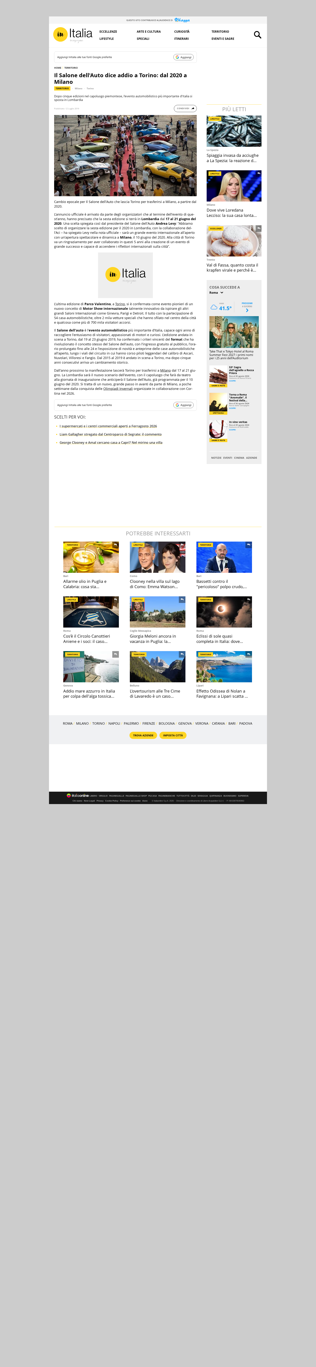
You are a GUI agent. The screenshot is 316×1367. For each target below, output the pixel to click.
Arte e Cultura (149, 32)
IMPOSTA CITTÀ (173, 735)
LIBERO (93, 796)
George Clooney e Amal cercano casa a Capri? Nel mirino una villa (111, 442)
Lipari (200, 685)
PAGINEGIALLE (116, 796)
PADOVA (245, 723)
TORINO (98, 723)
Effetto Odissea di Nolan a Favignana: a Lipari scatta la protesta (222, 696)
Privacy (100, 801)
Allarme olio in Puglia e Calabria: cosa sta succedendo (84, 586)
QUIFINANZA (215, 796)
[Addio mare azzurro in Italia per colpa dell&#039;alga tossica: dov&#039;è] (91, 666)
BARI (232, 723)
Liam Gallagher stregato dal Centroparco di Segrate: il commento (111, 434)
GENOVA (185, 723)
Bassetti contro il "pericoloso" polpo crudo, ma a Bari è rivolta (220, 586)
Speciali (143, 39)
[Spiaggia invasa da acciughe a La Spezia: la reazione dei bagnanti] (234, 131)
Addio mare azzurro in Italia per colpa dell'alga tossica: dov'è (89, 696)
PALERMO (131, 723)
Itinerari (181, 39)
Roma (67, 630)
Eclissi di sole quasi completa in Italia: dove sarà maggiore (218, 641)
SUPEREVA (243, 796)
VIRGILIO (103, 796)
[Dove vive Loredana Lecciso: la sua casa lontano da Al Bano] (234, 186)
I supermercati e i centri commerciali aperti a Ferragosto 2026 (108, 426)
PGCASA (152, 796)
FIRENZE (148, 723)
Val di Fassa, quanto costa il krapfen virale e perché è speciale (232, 270)
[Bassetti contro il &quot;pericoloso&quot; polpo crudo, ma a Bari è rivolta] (224, 557)
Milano (78, 88)
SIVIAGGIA (203, 796)
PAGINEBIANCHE (166, 796)
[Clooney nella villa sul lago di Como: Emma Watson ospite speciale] (157, 557)
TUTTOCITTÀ (182, 796)
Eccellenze (108, 32)
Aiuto (145, 801)
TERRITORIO (71, 67)
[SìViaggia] (182, 20)
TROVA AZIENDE (143, 735)
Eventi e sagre (223, 39)
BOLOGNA (167, 723)
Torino (90, 88)
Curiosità (181, 32)
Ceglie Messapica (140, 630)
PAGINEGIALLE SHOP (136, 796)
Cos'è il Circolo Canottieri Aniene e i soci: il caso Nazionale (86, 641)
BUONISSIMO (229, 796)
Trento (211, 259)
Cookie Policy (111, 801)
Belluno (134, 685)
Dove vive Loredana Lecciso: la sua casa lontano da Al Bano (232, 215)
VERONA (201, 723)
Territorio (220, 32)
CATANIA (218, 723)
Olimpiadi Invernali (118, 388)
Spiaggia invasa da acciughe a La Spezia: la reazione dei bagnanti (233, 160)
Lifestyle (106, 39)
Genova (68, 685)
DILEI (193, 796)
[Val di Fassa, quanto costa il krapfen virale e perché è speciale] (234, 240)
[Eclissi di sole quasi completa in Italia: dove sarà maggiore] (224, 612)
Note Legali (89, 801)
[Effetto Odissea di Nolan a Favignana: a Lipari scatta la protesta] (224, 666)
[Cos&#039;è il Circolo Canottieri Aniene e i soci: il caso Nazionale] (91, 612)
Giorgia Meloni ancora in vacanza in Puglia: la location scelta (153, 641)
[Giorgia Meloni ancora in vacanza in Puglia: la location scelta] (157, 612)
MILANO (82, 723)
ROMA (67, 723)
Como (133, 576)
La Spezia (212, 150)
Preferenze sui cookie (130, 801)
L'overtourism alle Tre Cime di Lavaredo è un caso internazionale (155, 696)
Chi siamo (77, 801)
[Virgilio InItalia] (73, 35)
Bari (65, 576)
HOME (57, 67)
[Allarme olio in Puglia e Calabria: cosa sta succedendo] (91, 557)
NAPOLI (114, 723)
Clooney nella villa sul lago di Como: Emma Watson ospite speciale (155, 586)
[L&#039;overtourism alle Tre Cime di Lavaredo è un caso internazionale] (157, 666)
